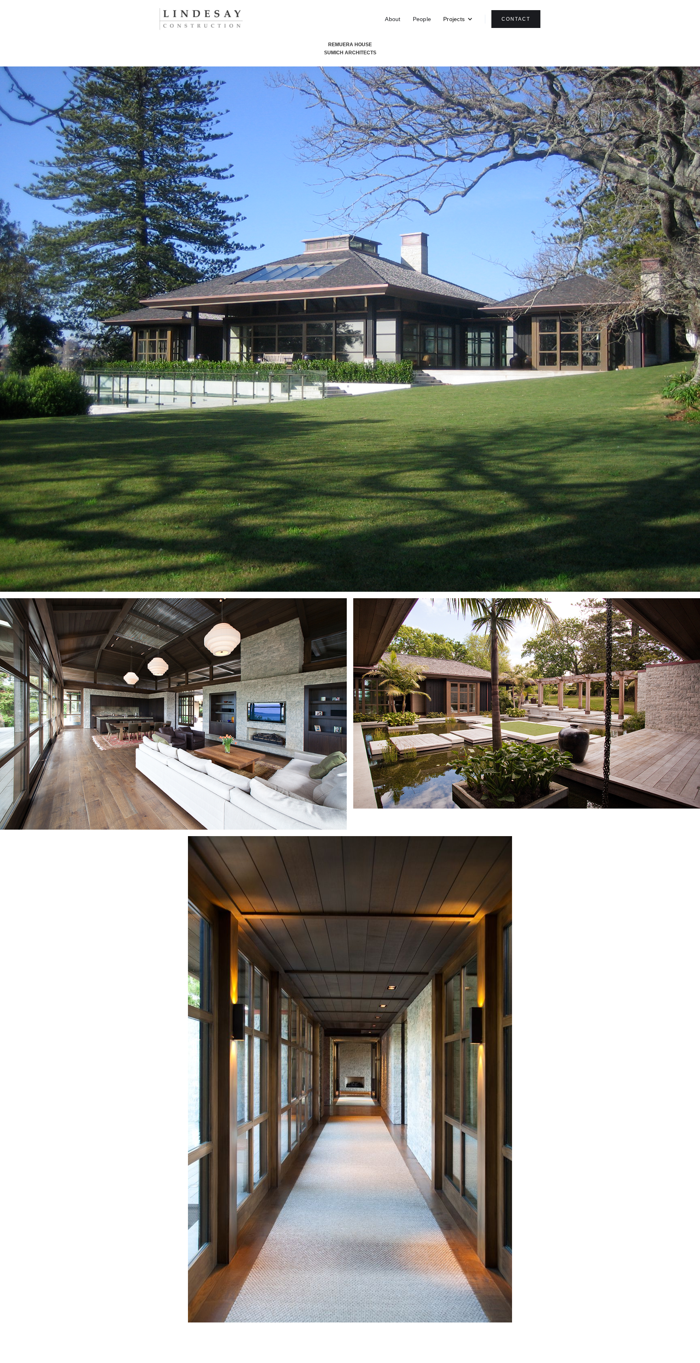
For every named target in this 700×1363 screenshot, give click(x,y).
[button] (458, 19)
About (392, 19)
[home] (201, 19)
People (422, 19)
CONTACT (516, 19)
